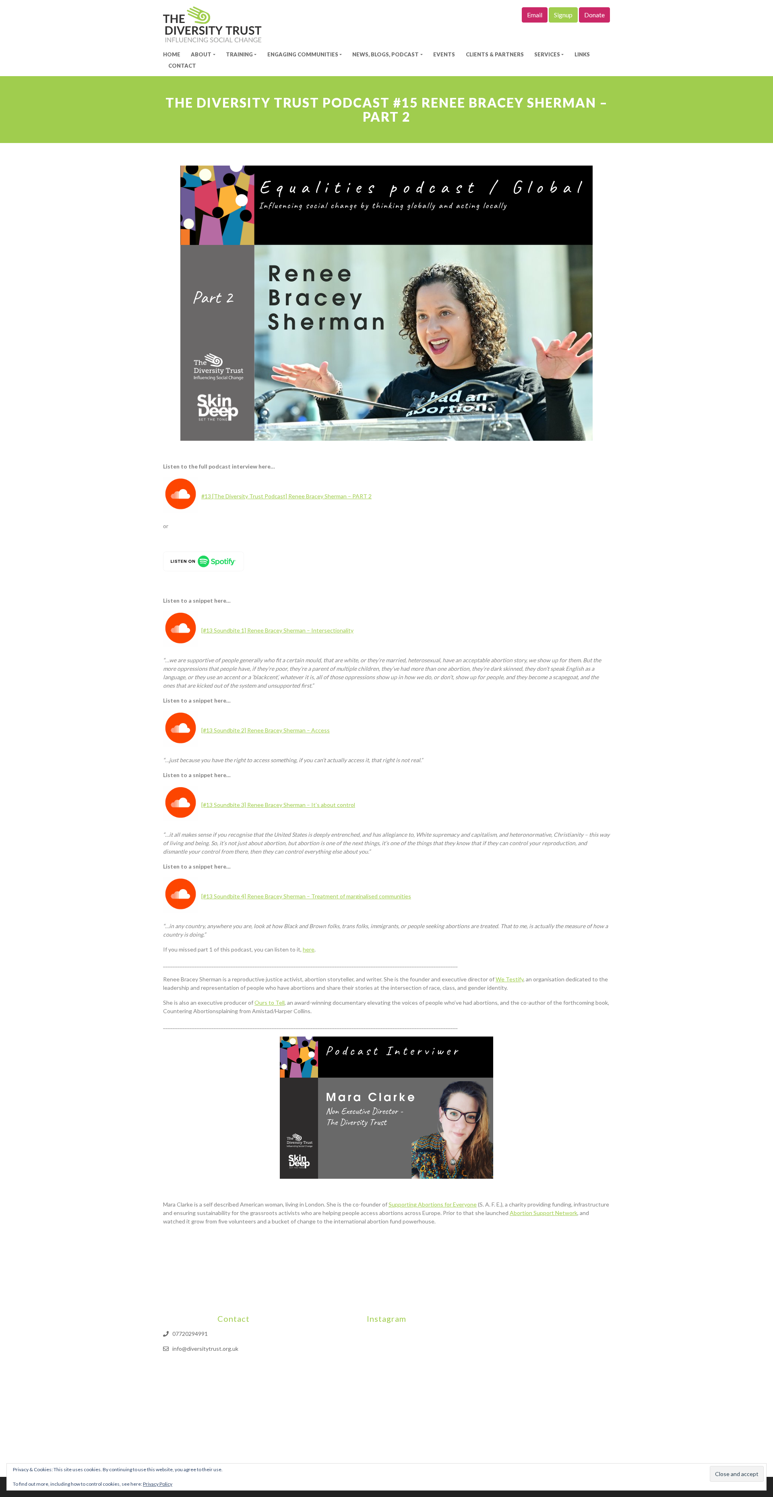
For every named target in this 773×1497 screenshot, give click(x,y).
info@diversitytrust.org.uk (205, 1348)
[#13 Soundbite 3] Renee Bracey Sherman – (278, 804)
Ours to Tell (269, 1002)
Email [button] (534, 15)
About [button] (201, 54)
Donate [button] (594, 15)
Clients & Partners (495, 54)
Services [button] (547, 54)
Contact (182, 65)
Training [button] (239, 54)
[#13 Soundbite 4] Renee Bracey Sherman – (306, 896)
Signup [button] (563, 15)
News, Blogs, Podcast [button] (385, 54)
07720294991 (190, 1333)
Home (171, 54)
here (308, 949)
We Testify (509, 979)
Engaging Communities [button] (302, 54)
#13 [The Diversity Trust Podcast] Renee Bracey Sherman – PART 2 (286, 496)
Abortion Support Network (543, 1212)
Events (444, 54)
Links (582, 54)
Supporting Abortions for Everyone (433, 1204)
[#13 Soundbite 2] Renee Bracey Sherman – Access (265, 730)
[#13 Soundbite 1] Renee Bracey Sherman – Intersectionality (277, 630)
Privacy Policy (157, 1484)
